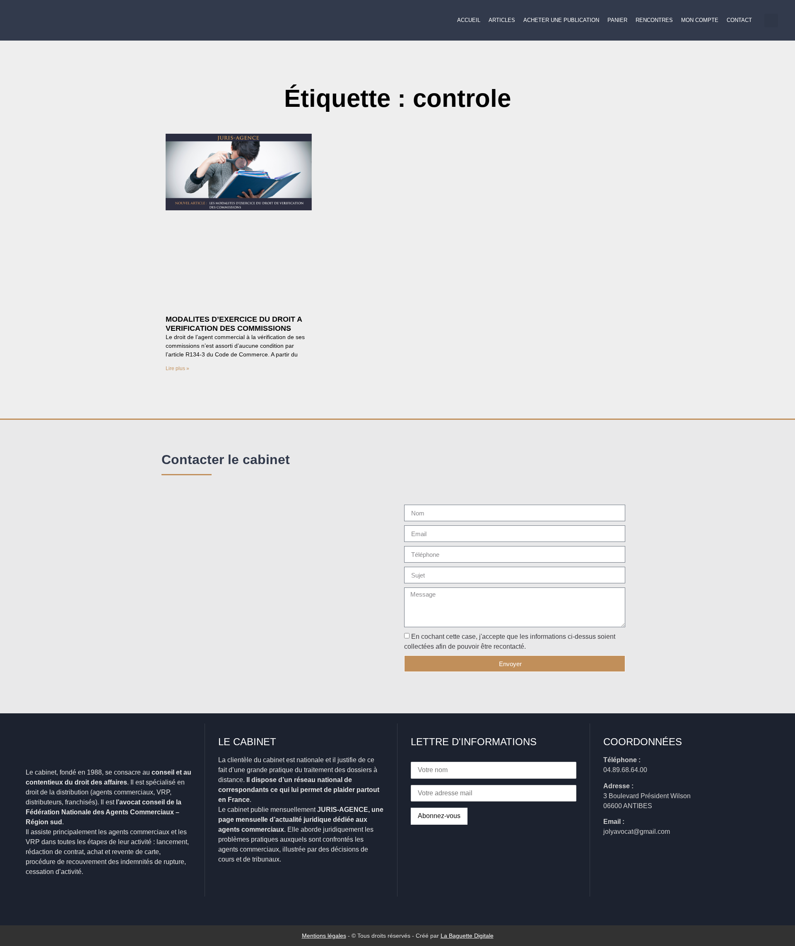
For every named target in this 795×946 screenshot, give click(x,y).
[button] (771, 20)
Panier (617, 20)
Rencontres (654, 20)
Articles (502, 20)
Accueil (468, 20)
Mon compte (699, 20)
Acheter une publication (561, 20)
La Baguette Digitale (467, 935)
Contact (739, 20)
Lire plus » (177, 368)
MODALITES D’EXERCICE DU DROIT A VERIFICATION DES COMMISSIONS (234, 323)
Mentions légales (324, 935)
